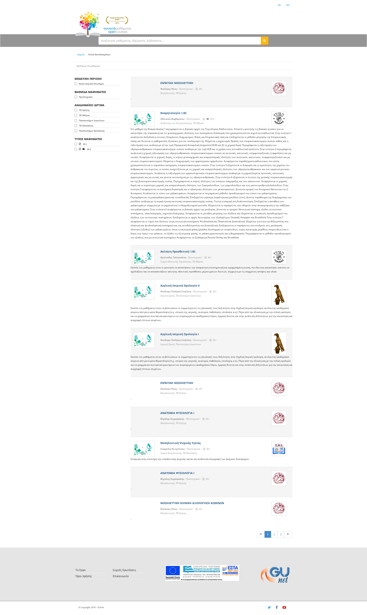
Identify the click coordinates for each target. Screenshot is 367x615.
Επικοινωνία (121, 576)
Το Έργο (80, 570)
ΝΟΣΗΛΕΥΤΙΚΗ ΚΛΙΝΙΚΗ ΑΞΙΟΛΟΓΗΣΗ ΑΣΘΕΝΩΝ (192, 503)
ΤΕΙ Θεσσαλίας (86, 125)
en (288, 5)
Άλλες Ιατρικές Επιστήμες (91, 83)
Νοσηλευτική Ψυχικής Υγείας (180, 443)
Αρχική (80, 54)
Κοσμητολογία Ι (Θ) (173, 113)
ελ (279, 5)
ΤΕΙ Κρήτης (84, 110)
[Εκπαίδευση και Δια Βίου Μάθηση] (202, 573)
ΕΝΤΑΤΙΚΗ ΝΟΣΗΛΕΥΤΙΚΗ (176, 83)
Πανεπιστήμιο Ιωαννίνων (91, 120)
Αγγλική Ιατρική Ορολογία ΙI (180, 285)
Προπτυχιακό (86, 96)
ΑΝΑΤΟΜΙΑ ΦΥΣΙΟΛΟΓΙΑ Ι (177, 413)
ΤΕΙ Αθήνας (84, 115)
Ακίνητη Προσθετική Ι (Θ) (177, 251)
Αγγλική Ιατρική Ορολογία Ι (179, 334)
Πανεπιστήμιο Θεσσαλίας (92, 130)
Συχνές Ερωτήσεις (124, 570)
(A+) (89, 149)
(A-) (84, 144)
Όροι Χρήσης (84, 576)
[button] (264, 40)
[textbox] (179, 40)
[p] (288, 534)
